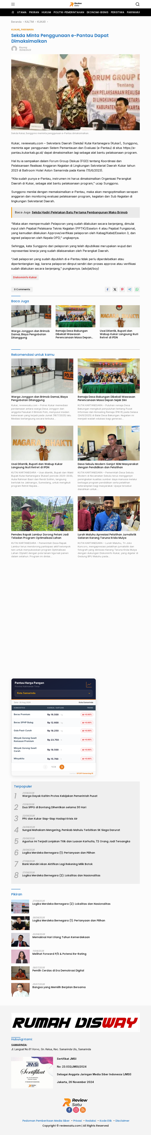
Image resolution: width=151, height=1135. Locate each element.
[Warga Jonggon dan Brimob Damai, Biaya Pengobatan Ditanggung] (31, 316)
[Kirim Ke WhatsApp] (137, 289)
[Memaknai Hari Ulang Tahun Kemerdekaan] (20, 940)
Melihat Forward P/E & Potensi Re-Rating (59, 953)
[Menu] (13, 4)
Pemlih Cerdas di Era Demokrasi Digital (58, 970)
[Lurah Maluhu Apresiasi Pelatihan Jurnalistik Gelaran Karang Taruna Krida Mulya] (109, 513)
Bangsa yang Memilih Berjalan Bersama (59, 987)
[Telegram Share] (129, 289)
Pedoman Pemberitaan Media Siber (46, 1121)
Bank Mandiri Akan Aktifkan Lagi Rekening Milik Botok (57, 864)
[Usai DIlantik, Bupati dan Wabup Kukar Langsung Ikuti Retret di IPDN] (120, 316)
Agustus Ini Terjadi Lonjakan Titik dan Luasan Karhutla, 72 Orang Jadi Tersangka (76, 841)
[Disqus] (75, 619)
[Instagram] (76, 1110)
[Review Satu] (75, 4)
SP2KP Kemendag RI (85, 773)
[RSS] (83, 1110)
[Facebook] (69, 1110)
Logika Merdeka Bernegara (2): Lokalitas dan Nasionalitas (61, 875)
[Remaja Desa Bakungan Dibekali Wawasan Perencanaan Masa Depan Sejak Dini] (76, 316)
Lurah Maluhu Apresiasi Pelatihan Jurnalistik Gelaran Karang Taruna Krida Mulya (107, 536)
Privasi (77, 1121)
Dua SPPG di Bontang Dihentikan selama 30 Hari (54, 807)
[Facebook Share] (107, 289)
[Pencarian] (138, 4)
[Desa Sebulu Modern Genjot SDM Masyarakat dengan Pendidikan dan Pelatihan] (109, 443)
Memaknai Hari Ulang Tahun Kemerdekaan (61, 937)
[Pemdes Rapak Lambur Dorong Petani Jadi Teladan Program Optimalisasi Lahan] (42, 513)
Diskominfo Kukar (25, 277)
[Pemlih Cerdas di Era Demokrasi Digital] (20, 973)
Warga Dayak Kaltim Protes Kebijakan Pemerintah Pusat (59, 796)
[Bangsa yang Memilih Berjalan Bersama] (20, 990)
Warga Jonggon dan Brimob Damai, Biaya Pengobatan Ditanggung (30, 334)
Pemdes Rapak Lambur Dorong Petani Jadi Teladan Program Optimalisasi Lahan (40, 536)
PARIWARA (27, 29)
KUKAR (15, 29)
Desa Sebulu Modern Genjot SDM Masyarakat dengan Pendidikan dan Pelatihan (108, 465)
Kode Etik (106, 1121)
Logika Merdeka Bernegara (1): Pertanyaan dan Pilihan (58, 852)
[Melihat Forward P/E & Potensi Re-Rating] (20, 956)
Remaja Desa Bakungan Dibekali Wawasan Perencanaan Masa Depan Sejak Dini (73, 334)
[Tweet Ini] (115, 289)
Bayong (23, 47)
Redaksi (90, 1121)
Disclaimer (122, 1121)
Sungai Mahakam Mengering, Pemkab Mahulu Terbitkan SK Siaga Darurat (71, 830)
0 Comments (22, 289)
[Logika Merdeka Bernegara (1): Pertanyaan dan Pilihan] (20, 923)
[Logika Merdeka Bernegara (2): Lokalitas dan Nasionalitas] (20, 906)
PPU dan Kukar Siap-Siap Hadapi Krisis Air (50, 818)
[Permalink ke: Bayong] (14, 48)
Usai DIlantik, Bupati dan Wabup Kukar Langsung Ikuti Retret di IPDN (119, 334)
